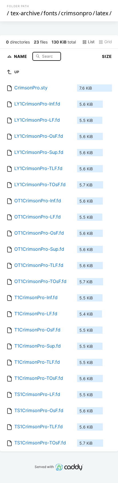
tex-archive (25, 13)
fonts (50, 13)
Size (107, 56)
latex (102, 13)
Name (21, 56)
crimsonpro (76, 13)
